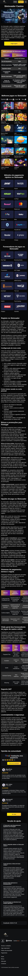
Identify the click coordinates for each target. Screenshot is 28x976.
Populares (3, 99)
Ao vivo (10, 99)
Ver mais (14, 814)
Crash (16, 99)
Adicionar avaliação (14, 763)
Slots (23, 99)
